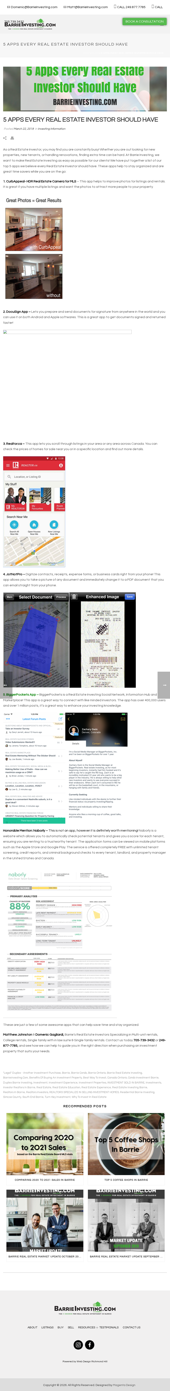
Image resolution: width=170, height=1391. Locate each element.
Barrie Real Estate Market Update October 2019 (45, 1256)
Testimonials (109, 1327)
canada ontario (117, 1077)
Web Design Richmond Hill (92, 1361)
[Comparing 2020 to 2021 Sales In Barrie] (44, 1144)
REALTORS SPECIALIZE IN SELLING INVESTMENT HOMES (84, 1092)
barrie (66, 1073)
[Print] (14, 138)
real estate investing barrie (129, 1087)
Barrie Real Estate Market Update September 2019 (127, 1256)
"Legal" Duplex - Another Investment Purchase (32, 1073)
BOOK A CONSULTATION (145, 21)
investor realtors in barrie (19, 1087)
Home (86, 53)
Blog (95, 53)
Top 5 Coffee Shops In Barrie (126, 1180)
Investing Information (51, 128)
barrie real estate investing (124, 1073)
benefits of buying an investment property (55, 1077)
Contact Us (131, 1327)
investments (153, 1082)
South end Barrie (33, 1097)
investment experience (63, 1082)
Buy (61, 1327)
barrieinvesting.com (15, 1077)
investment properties (92, 1082)
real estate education (66, 1087)
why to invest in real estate (89, 1097)
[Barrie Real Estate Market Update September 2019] (126, 1221)
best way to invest (94, 1077)
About (32, 1327)
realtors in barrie (14, 1092)
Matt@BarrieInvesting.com (87, 7)
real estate (43, 1087)
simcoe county (12, 1097)
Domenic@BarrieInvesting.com (34, 7)
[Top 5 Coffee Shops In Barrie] (126, 1144)
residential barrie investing (137, 1092)
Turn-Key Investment (57, 1097)
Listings (47, 1327)
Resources (86, 1327)
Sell (71, 1327)
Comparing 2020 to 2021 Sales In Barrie (45, 1180)
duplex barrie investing (17, 1082)
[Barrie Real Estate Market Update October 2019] (44, 1221)
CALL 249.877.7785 (131, 7)
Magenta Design (124, 1385)
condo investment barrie (143, 1077)
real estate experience (96, 1087)
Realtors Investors (37, 1092)
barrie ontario (97, 1073)
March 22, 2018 (24, 128)
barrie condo (79, 1073)
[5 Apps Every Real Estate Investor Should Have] (85, 89)
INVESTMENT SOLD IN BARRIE (125, 1082)
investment (40, 1082)
